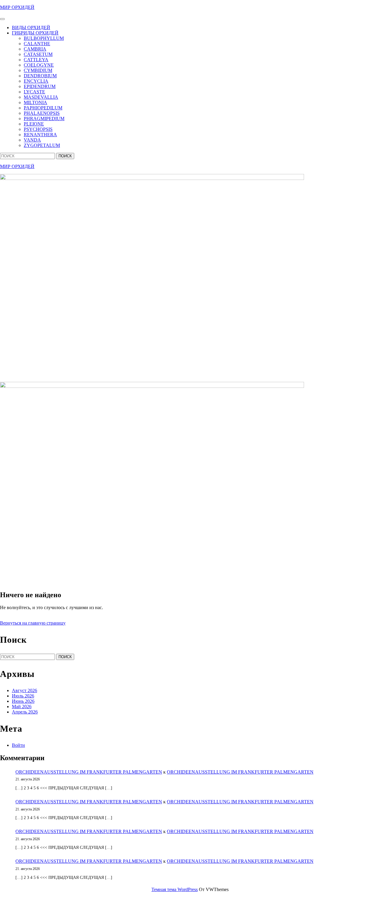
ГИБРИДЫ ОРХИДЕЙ (35, 32)
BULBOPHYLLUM (44, 38)
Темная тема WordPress (174, 889)
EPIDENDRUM (40, 86)
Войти (18, 745)
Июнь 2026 (23, 701)
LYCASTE (34, 91)
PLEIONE (34, 123)
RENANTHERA (40, 134)
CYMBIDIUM (38, 70)
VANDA (32, 139)
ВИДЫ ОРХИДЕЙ (31, 27)
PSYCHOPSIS (38, 129)
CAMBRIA (35, 48)
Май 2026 (21, 706)
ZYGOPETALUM (42, 145)
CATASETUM (38, 54)
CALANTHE (37, 43)
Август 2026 (24, 690)
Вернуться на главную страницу (33, 622)
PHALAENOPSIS (42, 113)
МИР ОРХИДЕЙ (17, 7)
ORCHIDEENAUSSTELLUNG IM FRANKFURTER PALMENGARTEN (88, 771)
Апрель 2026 (25, 711)
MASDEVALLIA (41, 97)
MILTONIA (35, 102)
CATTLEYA (36, 59)
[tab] (2, 19)
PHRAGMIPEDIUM (44, 118)
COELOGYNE (39, 65)
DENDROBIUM (40, 75)
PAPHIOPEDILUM (43, 107)
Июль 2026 (23, 695)
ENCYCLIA (36, 81)
